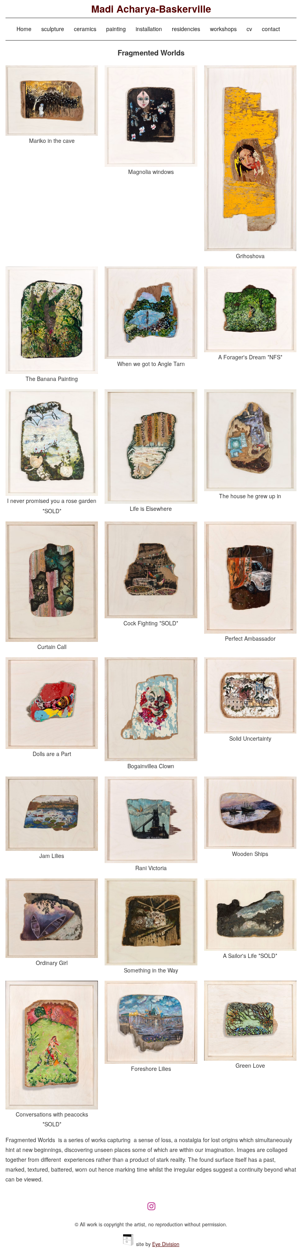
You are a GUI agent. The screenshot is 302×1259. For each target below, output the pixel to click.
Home (24, 29)
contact (271, 29)
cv (249, 29)
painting (116, 29)
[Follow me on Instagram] (153, 1210)
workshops (223, 29)
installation (149, 29)
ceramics (85, 29)
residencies (186, 29)
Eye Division (165, 1244)
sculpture (52, 29)
